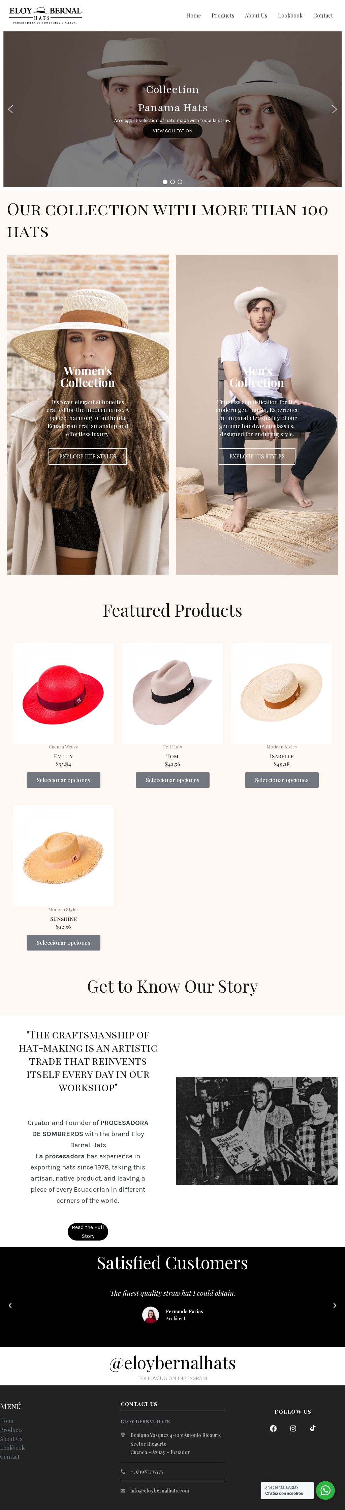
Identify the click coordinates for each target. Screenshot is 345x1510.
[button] (10, 109)
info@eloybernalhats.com (159, 1490)
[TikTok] (313, 1428)
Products (223, 15)
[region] (172, 109)
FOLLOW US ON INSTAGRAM (172, 1378)
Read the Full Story (88, 1231)
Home (193, 15)
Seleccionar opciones (63, 779)
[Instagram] (293, 1428)
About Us (256, 15)
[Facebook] (273, 1428)
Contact (323, 15)
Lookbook (290, 15)
